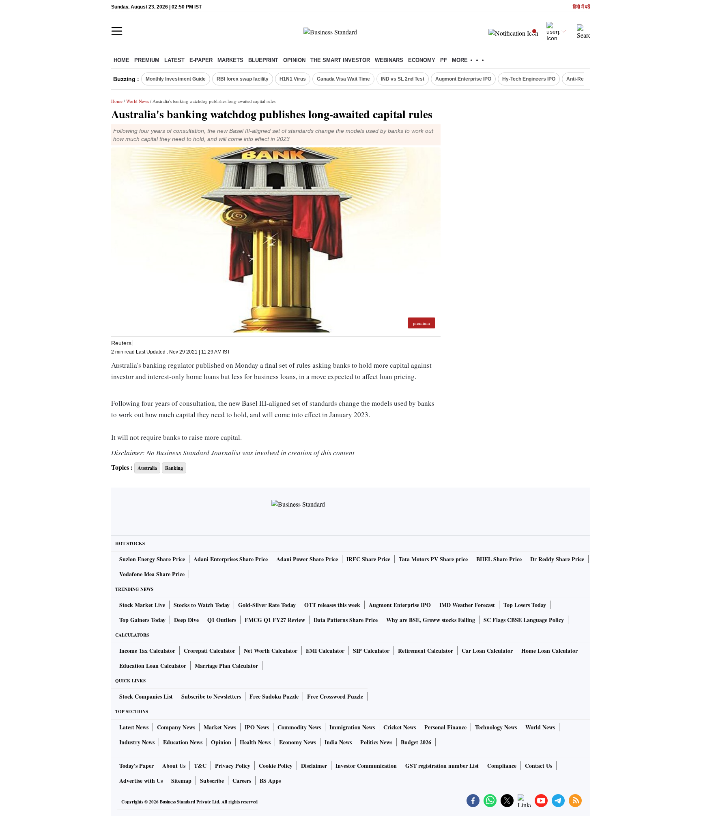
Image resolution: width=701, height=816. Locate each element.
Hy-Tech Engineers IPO (528, 79)
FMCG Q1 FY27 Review (275, 620)
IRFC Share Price (368, 559)
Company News (176, 727)
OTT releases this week (332, 605)
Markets (230, 60)
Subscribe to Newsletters (211, 696)
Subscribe (212, 780)
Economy (421, 60)
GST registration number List (442, 765)
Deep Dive (186, 620)
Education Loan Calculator (152, 665)
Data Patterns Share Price (346, 620)
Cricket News (399, 727)
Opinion (294, 60)
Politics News (376, 742)
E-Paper (201, 60)
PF (443, 60)
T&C (200, 765)
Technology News (496, 727)
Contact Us (538, 765)
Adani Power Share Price (307, 559)
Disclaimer (314, 765)
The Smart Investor (340, 60)
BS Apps (270, 780)
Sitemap (181, 780)
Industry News (137, 742)
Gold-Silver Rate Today (267, 605)
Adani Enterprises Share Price (231, 559)
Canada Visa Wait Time (343, 79)
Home (121, 60)
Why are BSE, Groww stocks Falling (430, 620)
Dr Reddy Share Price (557, 559)
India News (338, 742)
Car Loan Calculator (487, 650)
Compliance (501, 765)
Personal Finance (445, 727)
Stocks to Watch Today (202, 605)
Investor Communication (366, 765)
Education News (182, 742)
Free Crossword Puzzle (335, 696)
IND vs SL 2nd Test (402, 79)
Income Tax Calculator (147, 650)
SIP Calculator (371, 650)
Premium (146, 60)
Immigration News (352, 727)
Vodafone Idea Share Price (152, 574)
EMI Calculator (325, 650)
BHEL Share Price (499, 559)
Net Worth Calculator (270, 650)
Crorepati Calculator (209, 650)
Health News (255, 742)
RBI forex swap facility (243, 79)
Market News (220, 727)
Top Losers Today (524, 605)
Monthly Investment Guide (176, 79)
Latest (174, 60)
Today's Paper (136, 765)
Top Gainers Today (142, 620)
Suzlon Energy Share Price (152, 559)
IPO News (257, 727)
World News (137, 101)
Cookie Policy (275, 765)
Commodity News (299, 727)
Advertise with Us (141, 780)
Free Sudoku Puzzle (274, 696)
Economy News (297, 742)
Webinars (389, 60)
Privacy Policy (232, 765)
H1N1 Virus (293, 79)
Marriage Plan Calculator (226, 665)
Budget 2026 (416, 742)
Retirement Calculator (425, 650)
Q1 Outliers (221, 620)
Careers (241, 780)
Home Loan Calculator (549, 650)
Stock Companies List (146, 696)
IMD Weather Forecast (467, 605)
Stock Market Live (142, 605)
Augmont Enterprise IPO (463, 79)
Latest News (133, 727)
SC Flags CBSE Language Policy (524, 620)
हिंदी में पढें (581, 7)
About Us (173, 765)
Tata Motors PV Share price (433, 559)
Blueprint (263, 60)
